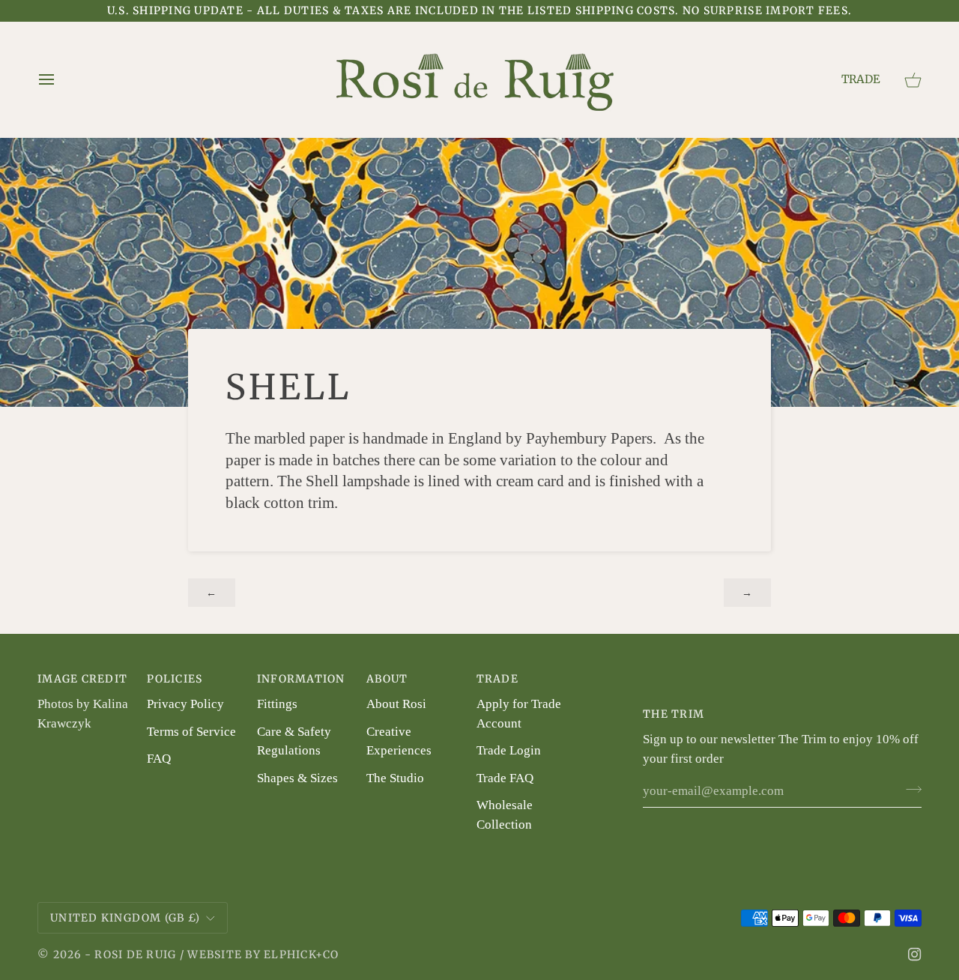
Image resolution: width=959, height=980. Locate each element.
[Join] (909, 789)
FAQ (159, 758)
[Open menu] (52, 79)
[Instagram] (915, 954)
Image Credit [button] (82, 679)
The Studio (395, 778)
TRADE (860, 79)
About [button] (387, 679)
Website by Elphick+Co (263, 954)
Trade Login (509, 750)
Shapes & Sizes (297, 778)
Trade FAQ (505, 778)
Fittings (277, 704)
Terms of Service (191, 732)
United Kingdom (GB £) (125, 918)
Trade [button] (497, 679)
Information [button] (301, 679)
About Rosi (396, 704)
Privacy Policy (185, 704)
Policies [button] (174, 679)
